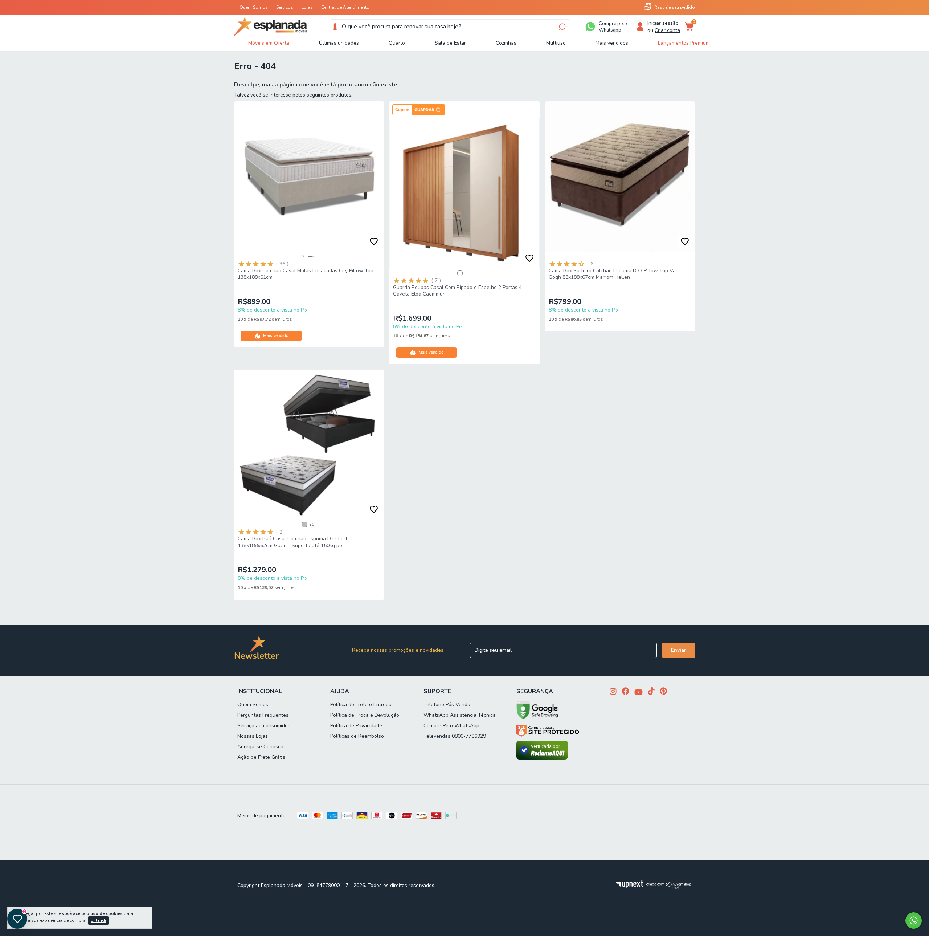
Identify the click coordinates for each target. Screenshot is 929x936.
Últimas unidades (339, 43)
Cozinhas (506, 43)
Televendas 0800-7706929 (454, 736)
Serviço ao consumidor (263, 725)
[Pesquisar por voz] (335, 26)
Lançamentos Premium (684, 43)
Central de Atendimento (345, 7)
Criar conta (667, 30)
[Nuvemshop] (669, 887)
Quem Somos (254, 7)
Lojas (307, 7)
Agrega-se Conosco (260, 746)
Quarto (397, 43)
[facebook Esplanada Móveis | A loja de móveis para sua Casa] (625, 691)
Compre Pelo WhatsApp (451, 725)
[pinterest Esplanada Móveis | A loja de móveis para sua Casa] (663, 691)
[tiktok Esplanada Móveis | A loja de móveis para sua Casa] (651, 691)
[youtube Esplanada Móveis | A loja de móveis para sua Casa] (638, 692)
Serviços (284, 7)
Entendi (98, 920)
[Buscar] (561, 27)
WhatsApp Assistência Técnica (459, 715)
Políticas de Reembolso (357, 736)
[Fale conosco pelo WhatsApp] (913, 920)
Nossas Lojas (252, 736)
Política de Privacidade (356, 725)
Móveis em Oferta (268, 43)
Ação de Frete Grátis (261, 757)
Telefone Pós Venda (446, 704)
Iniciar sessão (663, 23)
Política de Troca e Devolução (364, 715)
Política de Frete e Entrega (361, 704)
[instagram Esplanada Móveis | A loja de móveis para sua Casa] (613, 692)
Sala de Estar (450, 43)
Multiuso (556, 43)
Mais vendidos (612, 43)
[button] (418, 109)
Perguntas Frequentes (262, 715)
